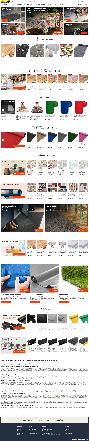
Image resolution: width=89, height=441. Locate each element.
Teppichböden (84, 388)
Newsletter (31, 430)
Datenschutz (67, 429)
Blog (43, 428)
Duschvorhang (85, 390)
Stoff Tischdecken (8, 369)
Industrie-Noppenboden (35, 407)
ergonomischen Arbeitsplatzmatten (28, 385)
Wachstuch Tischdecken (73, 368)
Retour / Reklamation (33, 429)
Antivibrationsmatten (40, 385)
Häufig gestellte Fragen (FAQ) (47, 429)
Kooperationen (20, 433)
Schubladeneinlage (9, 391)
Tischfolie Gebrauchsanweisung (48, 433)
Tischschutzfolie (48, 395)
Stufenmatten (18, 383)
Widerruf (66, 430)
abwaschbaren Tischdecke (28, 362)
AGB (65, 428)
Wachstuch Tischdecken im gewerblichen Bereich (51, 434)
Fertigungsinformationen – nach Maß (49, 432)
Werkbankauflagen (66, 397)
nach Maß (38, 401)
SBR (68, 383)
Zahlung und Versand (33, 428)
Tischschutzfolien (55, 363)
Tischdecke (80, 372)
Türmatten (33, 376)
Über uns (19, 429)
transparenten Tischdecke (14, 407)
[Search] (78, 2)
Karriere (18, 432)
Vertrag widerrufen (68, 433)
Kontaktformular (20, 428)
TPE (72, 383)
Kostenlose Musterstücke (33, 433)
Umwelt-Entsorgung (21, 434)
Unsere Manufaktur (20, 430)
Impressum (67, 432)
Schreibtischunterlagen (58, 397)
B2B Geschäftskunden (33, 432)
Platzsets (23, 391)
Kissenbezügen (37, 389)
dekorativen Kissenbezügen (65, 363)
